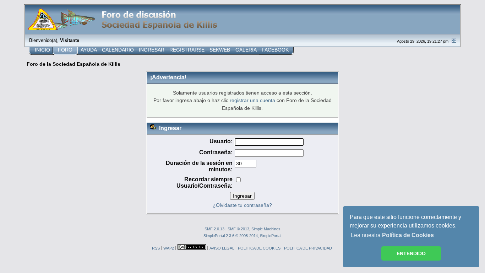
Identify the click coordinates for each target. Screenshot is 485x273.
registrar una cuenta (252, 100)
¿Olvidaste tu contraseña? (242, 205)
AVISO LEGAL (221, 248)
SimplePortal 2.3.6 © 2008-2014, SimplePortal (242, 236)
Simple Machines (265, 229)
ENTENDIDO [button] (411, 253)
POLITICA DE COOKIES (259, 248)
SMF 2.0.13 (214, 229)
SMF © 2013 (238, 229)
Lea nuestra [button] (392, 235)
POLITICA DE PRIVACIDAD (308, 248)
